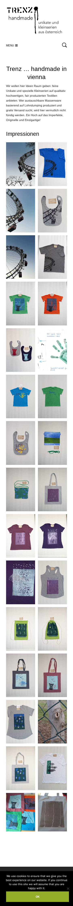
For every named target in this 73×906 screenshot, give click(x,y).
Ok (38, 896)
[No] (68, 889)
